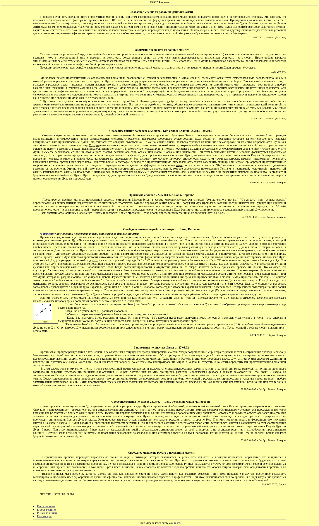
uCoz (177, 523)
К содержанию (46, 509)
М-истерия (47, 233)
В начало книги (47, 513)
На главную (44, 516)
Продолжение (46, 506)
